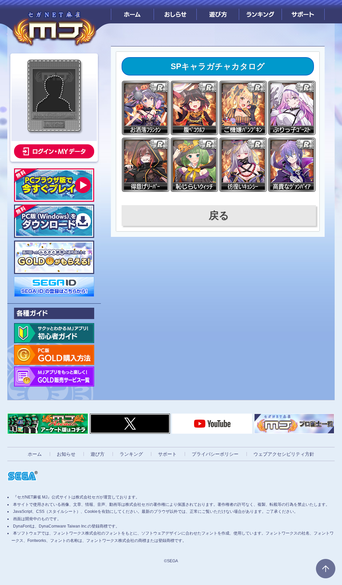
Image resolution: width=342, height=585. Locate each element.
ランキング (260, 11)
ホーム (132, 11)
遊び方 (218, 11)
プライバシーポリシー (215, 454)
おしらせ (175, 11)
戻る (219, 215)
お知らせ (66, 454)
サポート (303, 11)
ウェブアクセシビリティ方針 (283, 454)
